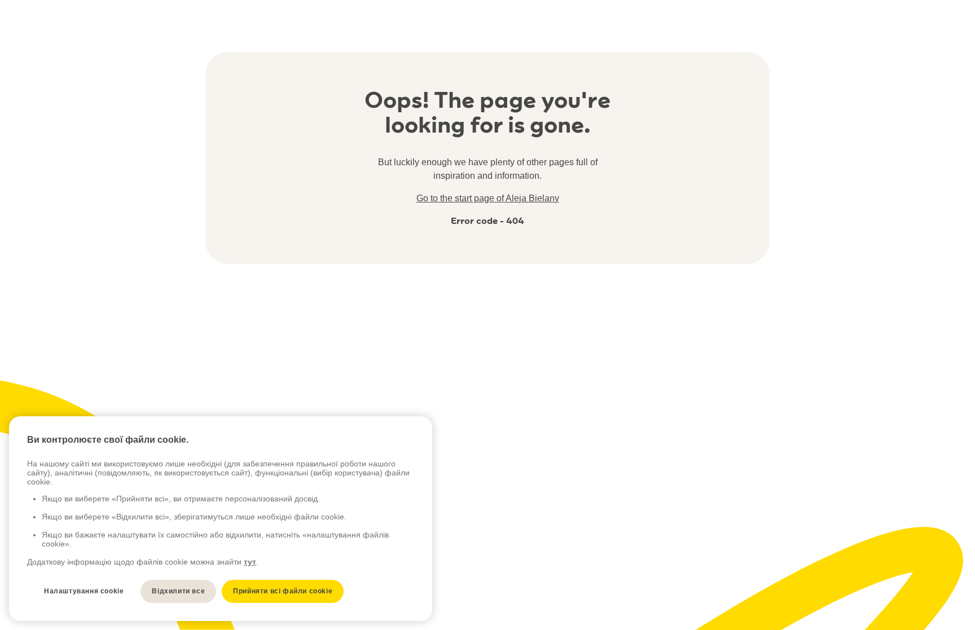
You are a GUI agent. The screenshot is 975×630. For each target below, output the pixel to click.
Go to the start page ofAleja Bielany (487, 198)
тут (250, 561)
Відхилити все (178, 591)
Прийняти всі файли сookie (282, 591)
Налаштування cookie (84, 591)
